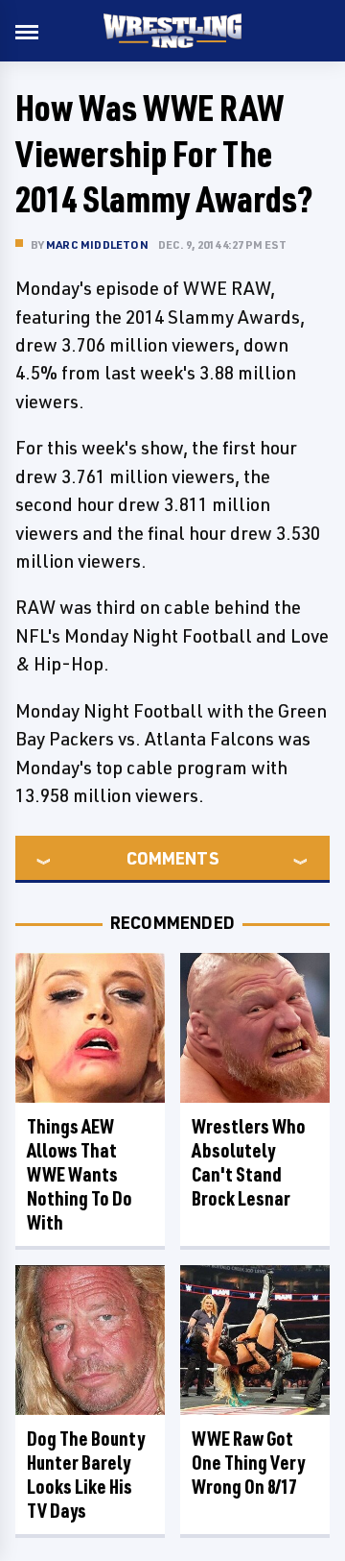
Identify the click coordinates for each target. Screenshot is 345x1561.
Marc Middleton (97, 244)
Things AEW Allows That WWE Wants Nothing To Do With (79, 1174)
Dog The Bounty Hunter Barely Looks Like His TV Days (86, 1475)
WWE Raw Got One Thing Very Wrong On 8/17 (248, 1463)
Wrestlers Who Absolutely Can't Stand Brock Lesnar (249, 1162)
